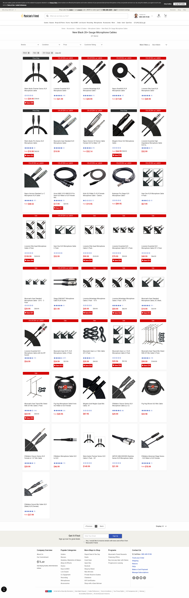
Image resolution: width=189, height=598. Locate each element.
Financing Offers (114, 557)
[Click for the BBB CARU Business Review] (48, 591)
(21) (93, 95)
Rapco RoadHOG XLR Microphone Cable (119, 90)
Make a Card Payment (140, 569)
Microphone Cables (94, 28)
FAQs (134, 566)
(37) (35, 200)
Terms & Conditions (106, 591)
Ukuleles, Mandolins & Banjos (71, 560)
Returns (135, 564)
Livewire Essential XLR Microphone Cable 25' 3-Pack (122, 247)
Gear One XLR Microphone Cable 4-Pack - (152, 194)
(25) (64, 410)
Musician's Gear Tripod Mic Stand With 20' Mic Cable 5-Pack (152, 352)
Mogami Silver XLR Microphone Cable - (123, 142)
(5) (151, 410)
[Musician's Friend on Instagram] (144, 578)
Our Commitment (42, 557)
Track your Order (138, 558)
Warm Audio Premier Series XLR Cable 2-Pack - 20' (94, 457)
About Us (40, 554)
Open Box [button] (129, 22)
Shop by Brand (89, 569)
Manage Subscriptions (140, 572)
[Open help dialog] (4, 589)
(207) (64, 358)
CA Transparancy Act (132, 591)
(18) (152, 358)
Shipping (135, 561)
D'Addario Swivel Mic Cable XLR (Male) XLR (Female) (35, 505)
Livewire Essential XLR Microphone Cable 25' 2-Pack (151, 247)
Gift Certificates (89, 580)
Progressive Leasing (115, 563)
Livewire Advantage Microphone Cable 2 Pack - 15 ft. (94, 299)
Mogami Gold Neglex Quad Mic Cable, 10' (93, 405)
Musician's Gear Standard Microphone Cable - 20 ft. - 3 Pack (34, 300)
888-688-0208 (107, 10)
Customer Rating (90, 45)
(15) (64, 463)
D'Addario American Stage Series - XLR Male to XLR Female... (152, 457)
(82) (123, 410)
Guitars (46, 22)
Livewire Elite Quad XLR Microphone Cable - (149, 90)
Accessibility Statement (85, 593)
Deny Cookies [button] (168, 4)
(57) (123, 95)
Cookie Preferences (20, 5)
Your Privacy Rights (118, 591)
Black (25, 53)
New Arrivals (88, 572)
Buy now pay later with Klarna (118, 560)
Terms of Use (11, 5)
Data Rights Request (80, 591)
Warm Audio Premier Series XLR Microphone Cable (35, 90)
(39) (93, 148)
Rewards (173, 10)
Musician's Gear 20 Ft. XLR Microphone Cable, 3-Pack (63, 352)
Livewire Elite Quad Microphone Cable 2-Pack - (94, 247)
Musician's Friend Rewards (117, 554)
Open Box (87, 563)
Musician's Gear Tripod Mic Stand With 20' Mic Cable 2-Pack (35, 405)
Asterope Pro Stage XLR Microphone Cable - (120, 194)
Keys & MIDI (74, 22)
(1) (151, 148)
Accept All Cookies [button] (180, 4)
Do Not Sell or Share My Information (63, 591)
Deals (86, 557)
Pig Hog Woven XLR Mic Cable (152, 404)
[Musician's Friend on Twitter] (137, 578)
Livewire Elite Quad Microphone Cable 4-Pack (35, 247)
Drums (68, 22)
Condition (45, 45)
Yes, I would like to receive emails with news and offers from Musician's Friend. (107, 542)
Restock (87, 566)
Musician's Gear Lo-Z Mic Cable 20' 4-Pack (94, 352)
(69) (93, 358)
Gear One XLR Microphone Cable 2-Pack (65, 247)
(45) (64, 95)
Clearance (87, 577)
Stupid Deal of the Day (92, 554)
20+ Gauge (46, 53)
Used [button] (123, 22)
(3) (64, 200)
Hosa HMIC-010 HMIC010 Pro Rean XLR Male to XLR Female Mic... (64, 195)
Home (63, 28)
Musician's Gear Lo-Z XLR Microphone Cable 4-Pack (121, 352)
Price (65, 45)
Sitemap (141, 591)
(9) (34, 511)
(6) (151, 95)
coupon (79, 10)
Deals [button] (119, 22)
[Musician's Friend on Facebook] (134, 578)
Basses (51, 22)
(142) (35, 410)
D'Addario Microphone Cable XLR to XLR (65, 457)
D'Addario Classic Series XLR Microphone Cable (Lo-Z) (122, 405)
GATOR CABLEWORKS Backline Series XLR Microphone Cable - (123, 457)
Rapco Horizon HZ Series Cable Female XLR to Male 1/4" (94, 142)
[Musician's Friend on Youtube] (141, 578)
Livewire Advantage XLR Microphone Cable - (91, 90)
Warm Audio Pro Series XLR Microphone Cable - (34, 142)
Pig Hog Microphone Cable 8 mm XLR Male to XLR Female (65, 405)
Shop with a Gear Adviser (93, 583)
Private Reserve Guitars (92, 575)
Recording (90, 22)
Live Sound (82, 22)
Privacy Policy (53, 2)
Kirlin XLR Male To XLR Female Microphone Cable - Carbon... (93, 194)
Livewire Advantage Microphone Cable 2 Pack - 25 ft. (123, 299)
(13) (35, 358)
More (113, 22)
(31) (152, 305)
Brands (23, 45)
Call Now (141, 554)
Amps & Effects (60, 22)
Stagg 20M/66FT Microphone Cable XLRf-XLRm (64, 299)
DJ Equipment (65, 575)
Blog (179, 10)
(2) (64, 148)
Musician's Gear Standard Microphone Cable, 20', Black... (151, 299)
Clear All (58, 53)
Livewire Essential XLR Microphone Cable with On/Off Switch (34, 353)
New (34, 53)
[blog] (47, 562)
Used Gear (88, 560)
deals (71, 10)
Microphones (98, 22)
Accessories (107, 22)
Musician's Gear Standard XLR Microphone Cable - (64, 142)
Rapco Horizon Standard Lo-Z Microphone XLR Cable (34, 194)
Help (184, 10)
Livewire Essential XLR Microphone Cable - (62, 90)
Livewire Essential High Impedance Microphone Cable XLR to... (151, 143)
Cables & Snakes (81, 28)
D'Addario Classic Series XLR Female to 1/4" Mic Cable (34, 457)
